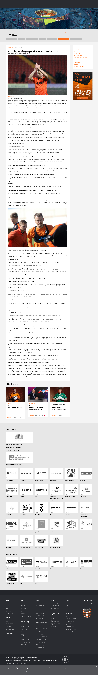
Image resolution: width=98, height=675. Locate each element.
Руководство (23, 605)
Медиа (67, 601)
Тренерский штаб (25, 626)
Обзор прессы (63, 38)
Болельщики (52, 38)
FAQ (7, 608)
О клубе (22, 603)
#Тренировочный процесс (80, 57)
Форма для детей (40, 646)
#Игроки (76, 64)
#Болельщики (77, 60)
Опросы (68, 625)
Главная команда (11, 38)
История (23, 607)
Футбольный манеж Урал (56, 608)
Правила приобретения (11, 607)
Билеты (7, 601)
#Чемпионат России (79, 51)
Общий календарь (40, 617)
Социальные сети (70, 626)
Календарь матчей (40, 613)
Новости (8, 617)
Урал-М (37, 601)
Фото (67, 605)
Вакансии (23, 613)
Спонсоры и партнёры (26, 616)
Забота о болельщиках (41, 622)
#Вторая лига (77, 53)
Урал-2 (22, 635)
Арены (52, 601)
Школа (42, 38)
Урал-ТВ (68, 603)
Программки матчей (70, 610)
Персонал (23, 628)
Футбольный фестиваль (41, 633)
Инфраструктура (54, 625)
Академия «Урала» (76, 38)
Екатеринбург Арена (55, 603)
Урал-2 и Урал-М (31, 38)
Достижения (23, 608)
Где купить (8, 605)
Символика (23, 610)
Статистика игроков (40, 618)
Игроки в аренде (24, 629)
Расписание (53, 626)
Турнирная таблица (40, 615)
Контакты (23, 615)
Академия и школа (55, 614)
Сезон (37, 611)
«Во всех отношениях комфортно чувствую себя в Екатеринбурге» (60, 406)
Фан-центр (38, 631)
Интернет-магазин (10, 633)
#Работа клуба (77, 59)
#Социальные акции (79, 66)
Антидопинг (23, 618)
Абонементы (8, 610)
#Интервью (11, 96)
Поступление (54, 617)
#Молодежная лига (78, 55)
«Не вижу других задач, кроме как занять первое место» (14, 407)
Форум (67, 617)
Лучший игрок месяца (25, 631)
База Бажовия (54, 610)
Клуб (21, 38)
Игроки (22, 625)
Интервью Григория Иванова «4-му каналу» (36, 406)
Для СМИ (23, 611)
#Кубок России (78, 50)
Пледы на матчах (39, 634)
